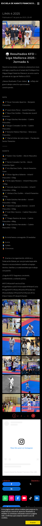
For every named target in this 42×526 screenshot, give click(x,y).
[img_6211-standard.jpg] (11, 365)
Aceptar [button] (33, 522)
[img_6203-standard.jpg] (30, 308)
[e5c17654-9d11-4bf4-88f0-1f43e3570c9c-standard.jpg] (30, 346)
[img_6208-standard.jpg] (11, 346)
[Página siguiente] (33, 416)
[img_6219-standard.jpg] (30, 384)
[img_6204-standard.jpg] (11, 327)
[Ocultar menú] (38, 3)
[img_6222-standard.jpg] (11, 402)
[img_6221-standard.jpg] (30, 402)
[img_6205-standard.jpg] (30, 327)
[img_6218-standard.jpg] (11, 384)
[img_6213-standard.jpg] (30, 365)
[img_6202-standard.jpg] (11, 308)
